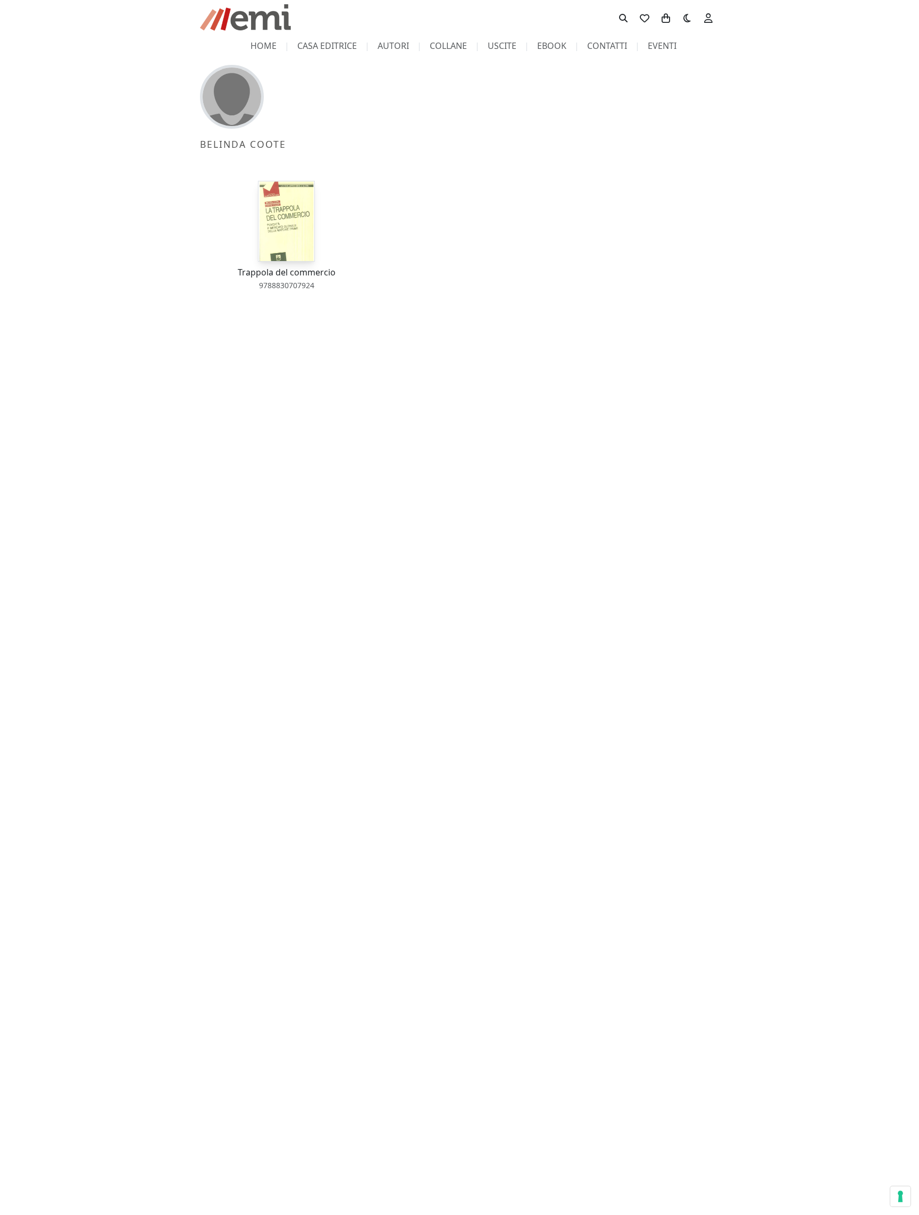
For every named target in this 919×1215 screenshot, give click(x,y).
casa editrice (327, 46)
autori (393, 46)
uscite (502, 46)
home (263, 46)
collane (448, 46)
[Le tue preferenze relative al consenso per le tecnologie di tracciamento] (900, 1196)
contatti (607, 46)
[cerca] (623, 17)
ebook (551, 46)
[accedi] (708, 17)
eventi (662, 46)
